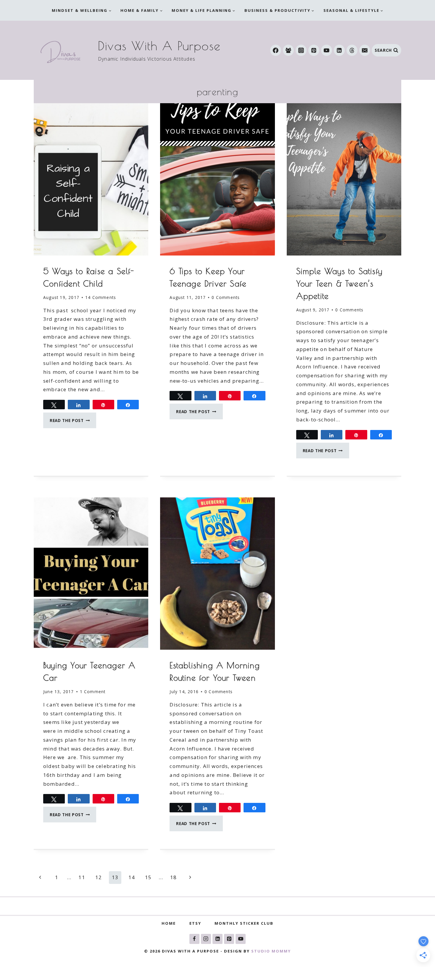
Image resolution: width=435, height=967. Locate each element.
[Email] (364, 50)
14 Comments (100, 297)
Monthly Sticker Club (244, 923)
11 (81, 877)
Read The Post (73, 422)
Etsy (195, 923)
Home (169, 923)
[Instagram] (301, 50)
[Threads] (352, 50)
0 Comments (226, 297)
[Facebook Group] (288, 50)
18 (173, 877)
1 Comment (93, 691)
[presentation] (91, 179)
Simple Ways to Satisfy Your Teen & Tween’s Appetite (339, 283)
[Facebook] (275, 50)
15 (148, 877)
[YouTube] (326, 50)
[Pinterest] (313, 50)
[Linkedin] (339, 50)
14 (131, 877)
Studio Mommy (271, 951)
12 (98, 877)
